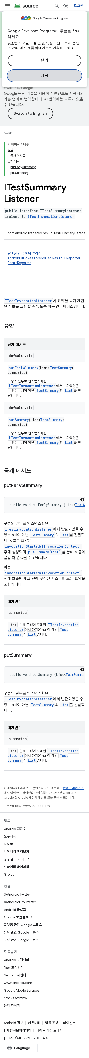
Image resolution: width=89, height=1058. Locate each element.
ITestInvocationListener (51, 216)
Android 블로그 (15, 909)
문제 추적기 (12, 1005)
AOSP (8, 133)
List (69, 390)
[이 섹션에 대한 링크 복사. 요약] (19, 327)
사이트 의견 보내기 (49, 1030)
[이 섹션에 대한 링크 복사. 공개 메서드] (36, 471)
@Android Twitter (17, 894)
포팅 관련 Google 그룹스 (21, 940)
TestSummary (61, 367)
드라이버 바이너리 (16, 867)
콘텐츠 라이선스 (73, 788)
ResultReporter (19, 263)
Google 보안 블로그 (18, 917)
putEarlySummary (23, 367)
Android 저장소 (15, 829)
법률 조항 (51, 1023)
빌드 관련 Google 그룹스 (21, 932)
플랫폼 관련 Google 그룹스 (23, 925)
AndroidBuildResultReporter (29, 258)
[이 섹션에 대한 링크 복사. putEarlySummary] (47, 486)
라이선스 (69, 1023)
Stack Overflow (15, 998)
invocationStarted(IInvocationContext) (43, 546)
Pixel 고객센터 (13, 967)
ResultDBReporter (66, 258)
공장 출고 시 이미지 (17, 859)
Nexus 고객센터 (15, 975)
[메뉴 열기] (7, 5)
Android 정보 (13, 1023)
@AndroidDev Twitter (20, 902)
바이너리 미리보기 (16, 851)
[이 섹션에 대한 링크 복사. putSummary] (36, 656)
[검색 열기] (57, 6)
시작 (44, 75)
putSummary (19, 420)
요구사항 (10, 836)
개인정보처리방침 (19, 1030)
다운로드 (10, 844)
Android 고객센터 (16, 960)
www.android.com (18, 983)
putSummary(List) (44, 552)
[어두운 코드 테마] (82, 500)
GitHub (9, 874)
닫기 (44, 60)
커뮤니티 (34, 1023)
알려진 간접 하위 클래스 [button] (44, 258)
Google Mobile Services (21, 990)
